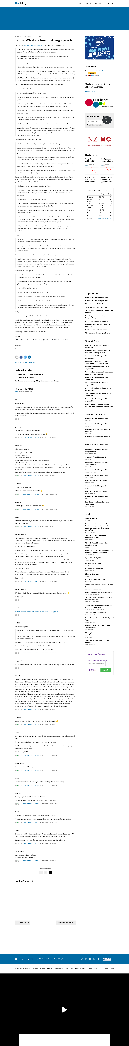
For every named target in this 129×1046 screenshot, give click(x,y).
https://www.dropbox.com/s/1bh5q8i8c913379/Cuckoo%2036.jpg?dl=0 (36, 612)
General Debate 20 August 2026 (96, 399)
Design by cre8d (109, 968)
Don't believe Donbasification (96, 330)
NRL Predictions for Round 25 (96, 579)
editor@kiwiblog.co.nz (25, 959)
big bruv (18, 400)
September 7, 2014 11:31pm (50, 804)
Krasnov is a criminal (93, 563)
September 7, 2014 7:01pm (49, 509)
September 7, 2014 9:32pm (49, 770)
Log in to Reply (27, 419)
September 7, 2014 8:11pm (49, 668)
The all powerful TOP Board (95, 304)
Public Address (90, 622)
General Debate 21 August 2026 (96, 297)
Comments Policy (92, 968)
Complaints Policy (80, 968)
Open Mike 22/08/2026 (93, 558)
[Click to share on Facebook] (21, 357)
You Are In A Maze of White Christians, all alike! (95, 536)
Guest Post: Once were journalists (30, 374)
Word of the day (91, 518)
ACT (26, 362)
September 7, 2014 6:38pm (49, 419)
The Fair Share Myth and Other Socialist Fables (96, 544)
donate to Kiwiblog (99, 71)
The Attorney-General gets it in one (98, 333)
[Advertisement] (45, 902)
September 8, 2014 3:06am (49, 843)
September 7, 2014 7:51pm (49, 653)
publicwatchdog (20, 534)
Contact (88, 3)
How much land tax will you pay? (97, 321)
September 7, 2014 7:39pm (49, 600)
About (81, 3)
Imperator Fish (90, 614)
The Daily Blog (89, 554)
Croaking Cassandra (92, 602)
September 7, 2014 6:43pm (49, 475)
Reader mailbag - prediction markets (98, 592)
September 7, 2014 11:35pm (50, 822)
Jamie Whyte (33, 362)
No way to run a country (94, 569)
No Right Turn (89, 571)
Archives (35, 968)
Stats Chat (88, 581)
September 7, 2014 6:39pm (49, 437)
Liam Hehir (88, 637)
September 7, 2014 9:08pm (49, 755)
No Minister (89, 540)
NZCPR (87, 576)
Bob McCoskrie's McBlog (93, 589)
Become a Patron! (90, 91)
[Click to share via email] (17, 357)
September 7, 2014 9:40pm (49, 785)
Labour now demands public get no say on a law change (38, 381)
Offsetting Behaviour (92, 594)
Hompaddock (89, 520)
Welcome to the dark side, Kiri (96, 307)
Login (17, 392)
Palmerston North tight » (66, 922)
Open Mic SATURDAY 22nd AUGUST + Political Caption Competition (99, 551)
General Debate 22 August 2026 (96, 301)
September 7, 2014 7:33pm (49, 581)
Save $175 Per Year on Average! (97, 660)
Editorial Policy (58, 968)
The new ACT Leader (26, 378)
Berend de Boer (90, 493)
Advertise (98, 3)
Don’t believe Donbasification (96, 345)
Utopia (87, 547)
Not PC (87, 565)
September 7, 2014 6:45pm (49, 494)
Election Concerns (92, 574)
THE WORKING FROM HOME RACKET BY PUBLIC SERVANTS (99, 606)
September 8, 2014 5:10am (49, 861)
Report (37, 419)
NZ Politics (18, 362)
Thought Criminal (91, 454)
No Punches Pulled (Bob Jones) (95, 609)
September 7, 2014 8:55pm (49, 724)
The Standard (89, 560)
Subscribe (107, 120)
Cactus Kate (89, 629)
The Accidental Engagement (95, 612)
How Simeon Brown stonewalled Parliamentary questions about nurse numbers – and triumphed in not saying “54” (98, 527)
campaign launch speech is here (33, 45)
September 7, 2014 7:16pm (49, 526)
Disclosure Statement (46, 968)
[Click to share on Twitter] (25, 357)
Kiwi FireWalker (90, 644)
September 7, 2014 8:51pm (49, 709)
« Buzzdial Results (23, 922)
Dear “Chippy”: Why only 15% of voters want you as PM (97, 405)
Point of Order (90, 532)
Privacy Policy (69, 968)
